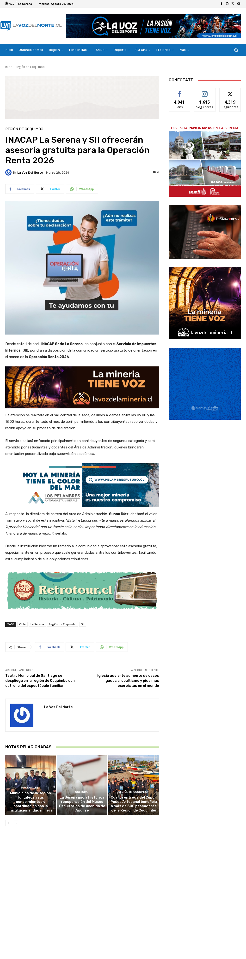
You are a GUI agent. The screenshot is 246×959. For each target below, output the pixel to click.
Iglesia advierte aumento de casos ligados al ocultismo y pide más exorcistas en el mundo (128, 680)
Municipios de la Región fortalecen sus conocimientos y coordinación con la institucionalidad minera (31, 801)
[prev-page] (8, 823)
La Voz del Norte (30, 172)
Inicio (8, 67)
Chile (22, 624)
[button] (236, 50)
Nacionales (30, 787)
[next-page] (16, 823)
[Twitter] (233, 4)
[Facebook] (221, 4)
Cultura (81, 792)
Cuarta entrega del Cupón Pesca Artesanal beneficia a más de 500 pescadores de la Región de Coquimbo (134, 803)
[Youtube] (239, 4)
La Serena (37, 624)
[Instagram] (227, 4)
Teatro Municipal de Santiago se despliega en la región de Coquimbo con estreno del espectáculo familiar (40, 680)
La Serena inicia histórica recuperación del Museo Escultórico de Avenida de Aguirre (82, 803)
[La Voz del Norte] (9, 172)
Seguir (205, 91)
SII (82, 624)
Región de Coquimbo (30, 67)
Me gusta (179, 91)
